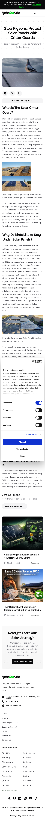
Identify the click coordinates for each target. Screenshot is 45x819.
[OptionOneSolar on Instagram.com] (25, 798)
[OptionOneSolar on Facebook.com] (14, 798)
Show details (31, 435)
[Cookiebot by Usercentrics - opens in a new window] (32, 361)
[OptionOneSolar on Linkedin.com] (20, 798)
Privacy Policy (15, 816)
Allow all (22, 442)
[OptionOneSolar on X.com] (9, 798)
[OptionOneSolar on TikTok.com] (36, 798)
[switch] (38, 410)
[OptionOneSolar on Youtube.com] (30, 798)
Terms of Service (28, 816)
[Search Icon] (35, 13)
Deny (22, 456)
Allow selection (22, 449)
